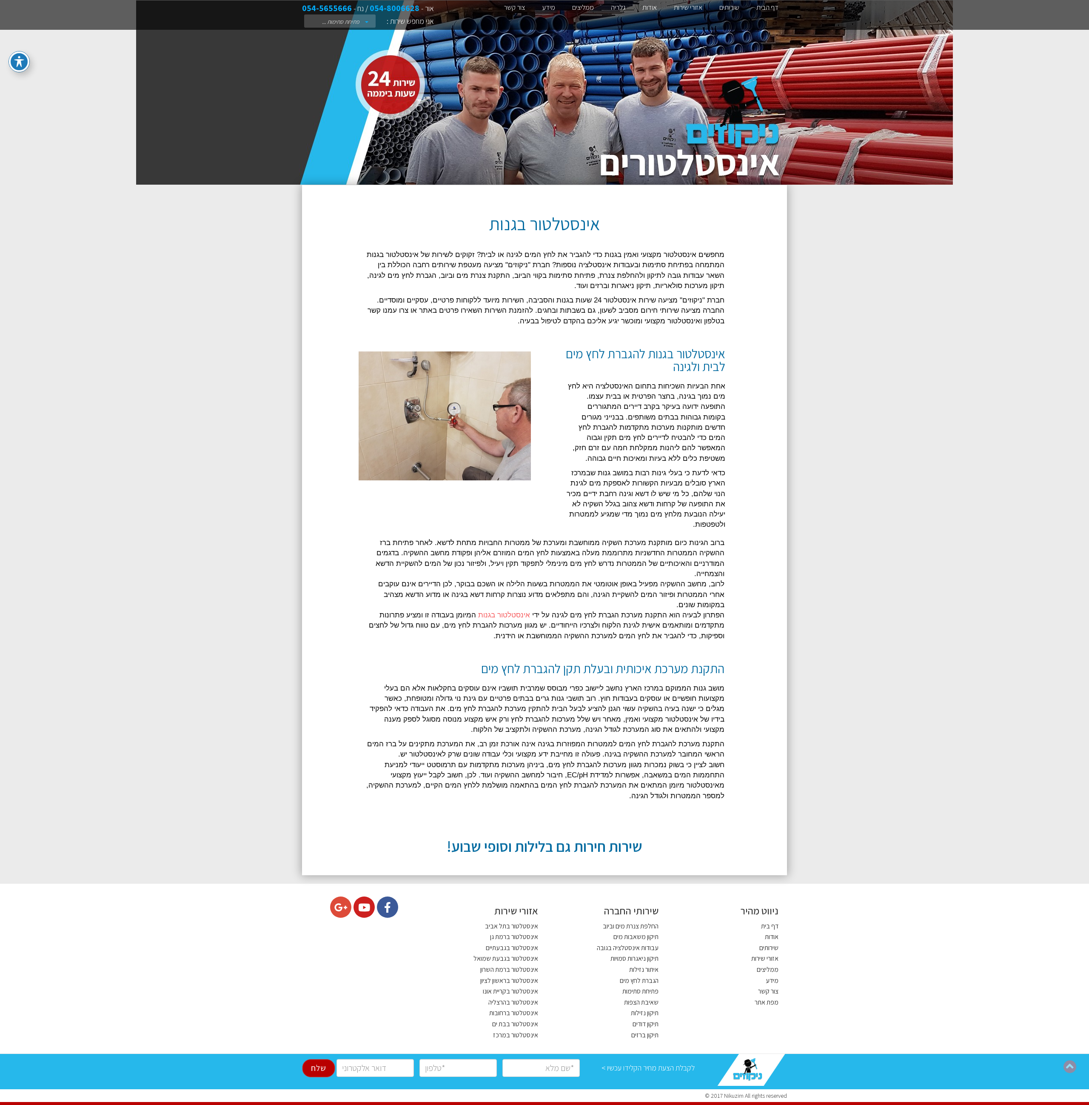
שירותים (729, 7)
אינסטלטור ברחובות (513, 1012)
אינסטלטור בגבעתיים (512, 947)
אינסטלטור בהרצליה (513, 1002)
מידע (548, 7)
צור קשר (514, 7)
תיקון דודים (646, 1023)
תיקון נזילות (645, 1012)
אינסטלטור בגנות (504, 615)
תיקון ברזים (645, 1035)
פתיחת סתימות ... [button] (341, 22)
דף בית (769, 926)
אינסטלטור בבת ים (515, 1023)
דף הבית (767, 7)
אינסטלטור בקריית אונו (510, 991)
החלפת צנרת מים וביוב (631, 926)
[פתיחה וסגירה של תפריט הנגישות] (19, 61)
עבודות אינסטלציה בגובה (628, 947)
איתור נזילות (644, 969)
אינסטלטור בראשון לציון (509, 980)
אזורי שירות (688, 7)
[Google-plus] (340, 907)
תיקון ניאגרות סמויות (634, 958)
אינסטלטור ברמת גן (514, 936)
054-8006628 (394, 8)
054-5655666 (327, 8)
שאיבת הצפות (641, 1002)
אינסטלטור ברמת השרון (509, 969)
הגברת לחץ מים (639, 980)
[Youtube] (364, 907)
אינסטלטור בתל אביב (511, 926)
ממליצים (583, 7)
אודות (649, 7)
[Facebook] (387, 907)
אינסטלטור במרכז (515, 1035)
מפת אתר (766, 1002)
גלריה (618, 7)
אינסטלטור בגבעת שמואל (505, 958)
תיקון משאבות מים (636, 936)
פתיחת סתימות (640, 991)
